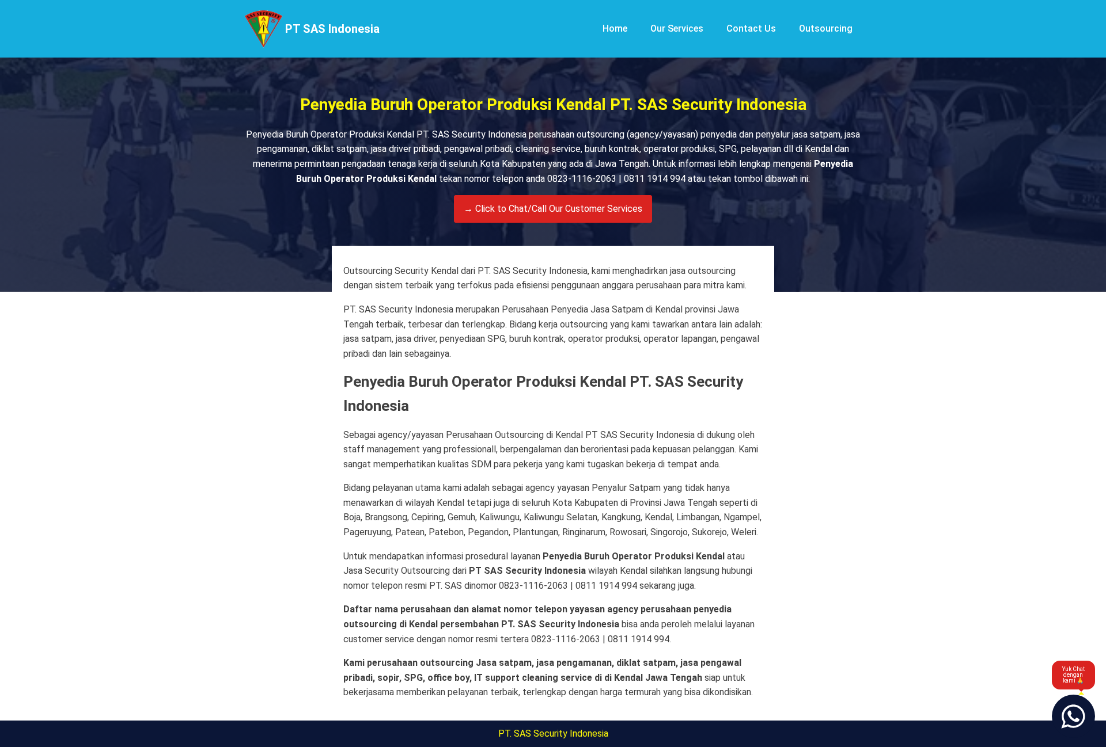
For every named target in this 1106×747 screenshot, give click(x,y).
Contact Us (751, 28)
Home (615, 28)
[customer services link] (1073, 716)
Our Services (676, 28)
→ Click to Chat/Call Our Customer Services (553, 208)
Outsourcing (826, 28)
